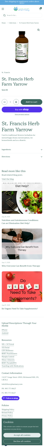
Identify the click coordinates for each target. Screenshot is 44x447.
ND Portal (5, 347)
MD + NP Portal (8, 344)
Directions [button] (6, 156)
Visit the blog (8, 179)
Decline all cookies (22, 441)
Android (5, 333)
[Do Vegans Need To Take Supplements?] (22, 286)
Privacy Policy (7, 415)
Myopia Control (8, 356)
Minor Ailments (8, 359)
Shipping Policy (8, 409)
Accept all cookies (22, 435)
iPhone (4, 329)
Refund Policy (7, 412)
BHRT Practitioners (9, 353)
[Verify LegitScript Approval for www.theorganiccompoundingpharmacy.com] (6, 445)
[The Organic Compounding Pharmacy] (21, 9)
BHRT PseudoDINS (9, 362)
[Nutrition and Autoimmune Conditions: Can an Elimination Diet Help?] (22, 198)
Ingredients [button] (6, 149)
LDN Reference (7, 350)
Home (4, 23)
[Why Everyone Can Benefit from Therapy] (22, 243)
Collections (12, 23)
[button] (40, 9)
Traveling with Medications (13, 366)
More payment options (22, 114)
